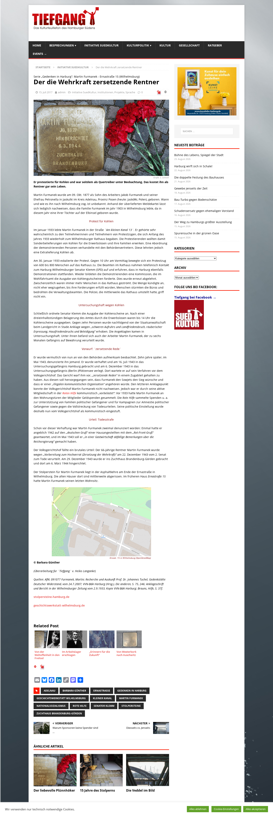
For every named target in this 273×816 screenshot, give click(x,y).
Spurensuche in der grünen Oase (196, 233)
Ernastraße (101, 690)
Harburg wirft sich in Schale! (193, 166)
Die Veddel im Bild (140, 790)
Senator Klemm (104, 706)
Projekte (119, 92)
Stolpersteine (131, 706)
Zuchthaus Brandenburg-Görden (59, 713)
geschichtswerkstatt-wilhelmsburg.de (59, 605)
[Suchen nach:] (206, 131)
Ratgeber (215, 45)
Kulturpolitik (138, 45)
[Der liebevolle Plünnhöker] (55, 770)
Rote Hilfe (80, 706)
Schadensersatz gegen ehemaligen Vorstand (204, 211)
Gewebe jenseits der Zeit (190, 188)
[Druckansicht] (165, 92)
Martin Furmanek (131, 698)
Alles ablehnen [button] (197, 809)
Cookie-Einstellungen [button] (226, 809)
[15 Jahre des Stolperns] (101, 770)
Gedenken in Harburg (131, 690)
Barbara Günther (74, 690)
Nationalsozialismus (51, 706)
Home (37, 45)
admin (62, 92)
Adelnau (49, 690)
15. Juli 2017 (45, 92)
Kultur (165, 45)
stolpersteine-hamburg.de (51, 597)
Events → (40, 54)
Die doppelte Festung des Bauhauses (199, 177)
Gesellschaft (189, 45)
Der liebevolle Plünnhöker (54, 790)
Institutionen (105, 92)
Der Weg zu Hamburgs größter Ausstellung (203, 222)
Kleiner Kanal (102, 698)
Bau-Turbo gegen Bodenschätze (195, 199)
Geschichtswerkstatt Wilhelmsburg (61, 698)
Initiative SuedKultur (101, 45)
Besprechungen (61, 45)
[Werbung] (206, 91)
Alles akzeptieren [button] (256, 809)
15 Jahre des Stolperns (97, 790)
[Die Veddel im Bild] (147, 770)
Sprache (130, 92)
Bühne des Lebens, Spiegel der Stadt (198, 155)
